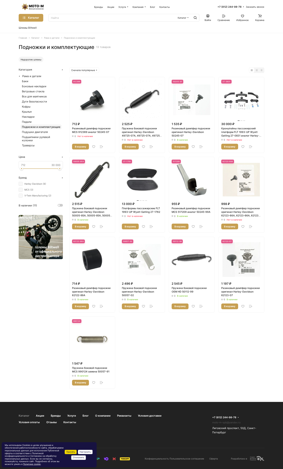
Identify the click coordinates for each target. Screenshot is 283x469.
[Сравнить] (101, 146)
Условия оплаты (29, 422)
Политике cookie (32, 464)
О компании (103, 415)
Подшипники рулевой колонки (36, 138)
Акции (40, 415)
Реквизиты (124, 415)
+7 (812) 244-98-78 (229, 6)
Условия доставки (149, 415)
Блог (86, 415)
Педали (27, 121)
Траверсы (28, 145)
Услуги (71, 415)
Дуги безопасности (34, 101)
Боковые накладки (34, 86)
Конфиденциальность (157, 458)
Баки (25, 81)
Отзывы (51, 422)
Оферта (213, 458)
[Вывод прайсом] (261, 70)
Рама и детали (31, 76)
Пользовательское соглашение (187, 458)
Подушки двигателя (35, 132)
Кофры (26, 106)
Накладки (28, 116)
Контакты (69, 422)
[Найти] (195, 18)
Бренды (56, 415)
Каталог (24, 415)
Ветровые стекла (33, 91)
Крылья (27, 111)
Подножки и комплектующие (41, 127)
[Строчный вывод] (256, 70)
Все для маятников (34, 96)
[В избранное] (93, 146)
